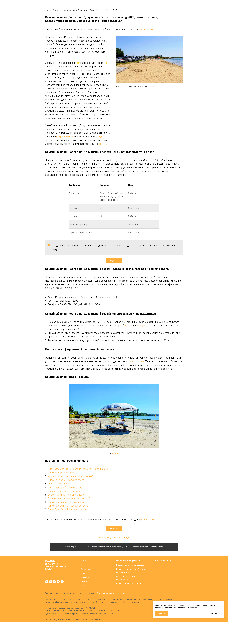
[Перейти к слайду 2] (112, 453)
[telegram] (54, 581)
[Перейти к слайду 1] (110, 453)
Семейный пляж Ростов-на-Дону (66, 494)
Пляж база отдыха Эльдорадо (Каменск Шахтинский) (78, 468)
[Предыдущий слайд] (72, 416)
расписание (147, 29)
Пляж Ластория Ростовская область (68, 505)
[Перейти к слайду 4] (117, 453)
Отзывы (84, 581)
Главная (48, 10)
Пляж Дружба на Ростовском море (67, 509)
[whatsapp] (58, 581)
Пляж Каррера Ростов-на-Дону (65, 487)
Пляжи (102, 10)
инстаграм (138, 361)
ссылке (102, 143)
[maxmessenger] (62, 581)
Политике (193, 608)
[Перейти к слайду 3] (115, 453)
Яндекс (128, 325)
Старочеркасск (64, 136)
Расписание (86, 565)
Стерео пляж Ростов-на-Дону (64, 491)
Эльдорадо (102, 136)
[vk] (46, 581)
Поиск (83, 586)
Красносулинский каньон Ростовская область (73, 476)
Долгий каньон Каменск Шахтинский (69, 498)
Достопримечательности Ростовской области (75, 10)
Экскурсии (85, 569)
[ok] (50, 581)
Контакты (85, 577)
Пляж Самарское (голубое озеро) (66, 480)
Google (141, 325)
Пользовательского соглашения (111, 593)
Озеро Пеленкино (58, 483)
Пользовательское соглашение (130, 565)
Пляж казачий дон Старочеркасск (67, 502)
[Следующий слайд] (156, 416)
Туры (83, 573)
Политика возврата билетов (128, 583)
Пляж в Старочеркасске (61, 472)
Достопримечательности (162, 565)
